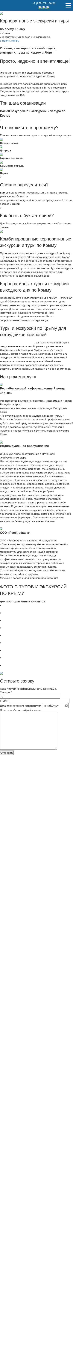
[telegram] (40, 7)
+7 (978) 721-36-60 (44, 3)
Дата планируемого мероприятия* (21, 705)
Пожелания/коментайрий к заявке (21, 710)
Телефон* (6, 692)
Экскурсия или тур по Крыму (17, 342)
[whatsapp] (44, 7)
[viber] (47, 7)
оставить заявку (9, 40)
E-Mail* (4, 701)
